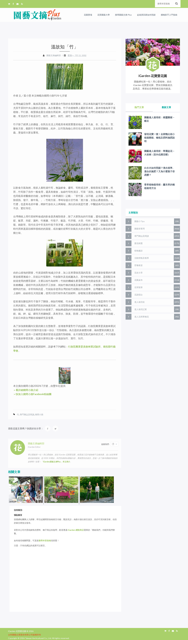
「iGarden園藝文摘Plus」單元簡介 (55, 461)
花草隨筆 (138, 287)
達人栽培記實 (140, 309)
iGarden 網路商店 (76, 530)
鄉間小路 (39, 414)
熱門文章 (139, 107)
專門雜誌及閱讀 (27, 414)
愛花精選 (138, 243)
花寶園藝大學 (103, 14)
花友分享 (138, 272)
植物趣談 (138, 250)
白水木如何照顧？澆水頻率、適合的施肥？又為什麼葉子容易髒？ (159, 171)
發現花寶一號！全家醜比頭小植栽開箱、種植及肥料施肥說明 (159, 137)
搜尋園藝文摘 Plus (123, 14)
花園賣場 (88, 14)
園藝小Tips (139, 221)
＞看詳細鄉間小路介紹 (25, 390)
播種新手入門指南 (169, 14)
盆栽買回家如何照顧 (146, 14)
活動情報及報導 (141, 258)
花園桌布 (138, 280)
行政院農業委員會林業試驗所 (84, 346)
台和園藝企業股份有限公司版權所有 (24, 634)
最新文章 (166, 107)
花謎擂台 (138, 294)
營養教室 (138, 265)
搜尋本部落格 (45, 540)
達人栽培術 (139, 302)
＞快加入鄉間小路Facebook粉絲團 (32, 394)
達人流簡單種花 (141, 316)
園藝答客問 (139, 228)
